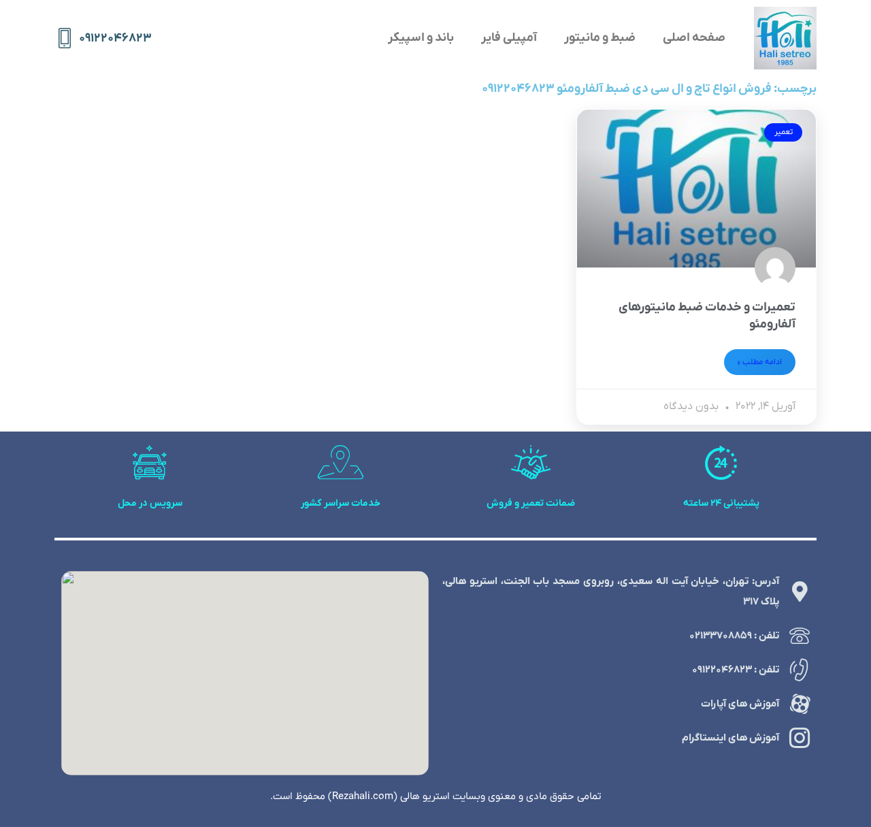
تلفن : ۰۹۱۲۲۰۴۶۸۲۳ (735, 670)
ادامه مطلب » (760, 362)
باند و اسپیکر (421, 38)
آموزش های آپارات (740, 704)
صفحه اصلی (694, 38)
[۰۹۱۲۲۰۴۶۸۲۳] (64, 38)
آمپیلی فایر (509, 38)
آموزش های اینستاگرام (730, 738)
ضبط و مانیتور (600, 38)
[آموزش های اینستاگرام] (799, 738)
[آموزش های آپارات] (799, 704)
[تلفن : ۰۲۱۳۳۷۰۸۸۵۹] (799, 636)
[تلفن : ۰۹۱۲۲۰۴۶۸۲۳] (799, 670)
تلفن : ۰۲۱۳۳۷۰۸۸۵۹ (734, 636)
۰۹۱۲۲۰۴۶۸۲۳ (115, 38)
